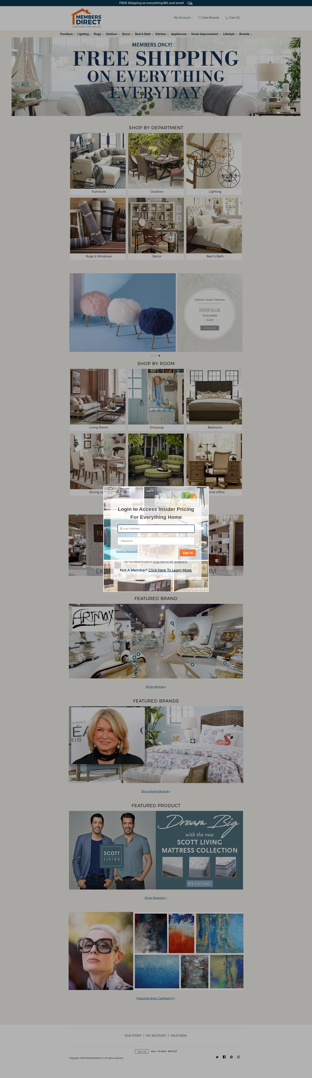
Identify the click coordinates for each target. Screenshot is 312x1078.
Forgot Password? (127, 551)
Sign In (188, 552)
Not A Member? (156, 570)
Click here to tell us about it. (170, 561)
